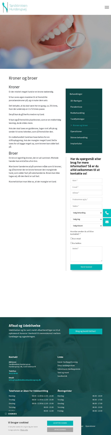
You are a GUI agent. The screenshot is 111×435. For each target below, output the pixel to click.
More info (24, 430)
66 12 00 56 (13, 373)
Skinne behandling (79, 137)
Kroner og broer (80, 125)
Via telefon (76, 243)
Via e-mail (76, 239)
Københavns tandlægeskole (69, 369)
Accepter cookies (60, 423)
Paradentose (76, 107)
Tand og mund (63, 373)
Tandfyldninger (77, 119)
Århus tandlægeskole (66, 366)
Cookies (12, 413)
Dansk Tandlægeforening (68, 362)
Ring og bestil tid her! (86, 331)
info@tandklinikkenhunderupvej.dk (25, 380)
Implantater (76, 143)
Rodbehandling (77, 113)
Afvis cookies (60, 429)
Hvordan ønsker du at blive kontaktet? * (82, 233)
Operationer (76, 131)
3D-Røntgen (76, 100)
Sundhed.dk (62, 376)
